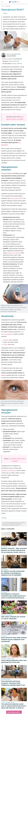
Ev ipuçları (4, 592)
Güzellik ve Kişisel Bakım (7, 658)
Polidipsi (5, 340)
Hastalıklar (8, 6)
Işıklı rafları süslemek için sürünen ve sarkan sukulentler (13, 618)
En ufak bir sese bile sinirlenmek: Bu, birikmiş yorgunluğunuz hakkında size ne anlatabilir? (13, 573)
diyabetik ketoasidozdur (8, 470)
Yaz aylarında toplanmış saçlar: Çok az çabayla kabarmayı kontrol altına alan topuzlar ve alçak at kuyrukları (13, 706)
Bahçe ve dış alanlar (6, 615)
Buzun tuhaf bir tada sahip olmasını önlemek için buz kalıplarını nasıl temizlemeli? (14, 639)
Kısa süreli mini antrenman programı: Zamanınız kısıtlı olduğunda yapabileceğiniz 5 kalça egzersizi (13, 683)
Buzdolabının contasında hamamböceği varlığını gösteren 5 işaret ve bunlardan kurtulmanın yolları (13, 596)
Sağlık (2, 6)
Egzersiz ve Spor (5, 679)
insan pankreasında (16, 198)
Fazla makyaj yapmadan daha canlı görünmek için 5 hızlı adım (13, 661)
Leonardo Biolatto (11, 55)
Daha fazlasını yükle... (14, 712)
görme (3, 375)
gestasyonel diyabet (13, 253)
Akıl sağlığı (4, 546)
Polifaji (5, 344)
